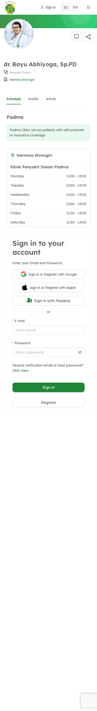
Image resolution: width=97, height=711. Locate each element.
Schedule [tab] (14, 99)
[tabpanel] (48, 167)
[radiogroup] (71, 7)
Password (22, 343)
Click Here (20, 370)
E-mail (20, 321)
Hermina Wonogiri (22, 79)
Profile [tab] (33, 99)
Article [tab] (51, 99)
